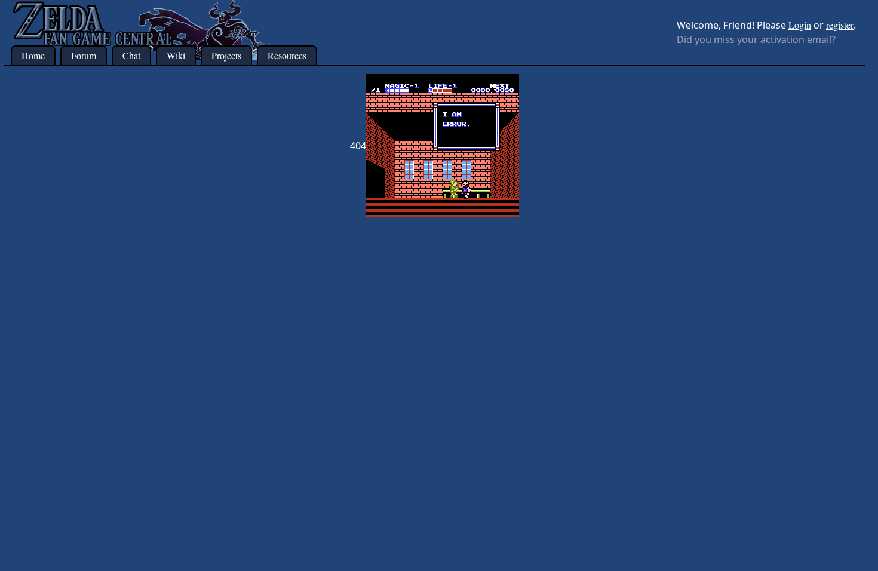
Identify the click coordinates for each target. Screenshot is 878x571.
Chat (131, 55)
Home (33, 55)
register (840, 25)
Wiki (176, 55)
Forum (83, 55)
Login (799, 25)
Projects (226, 55)
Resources (287, 55)
